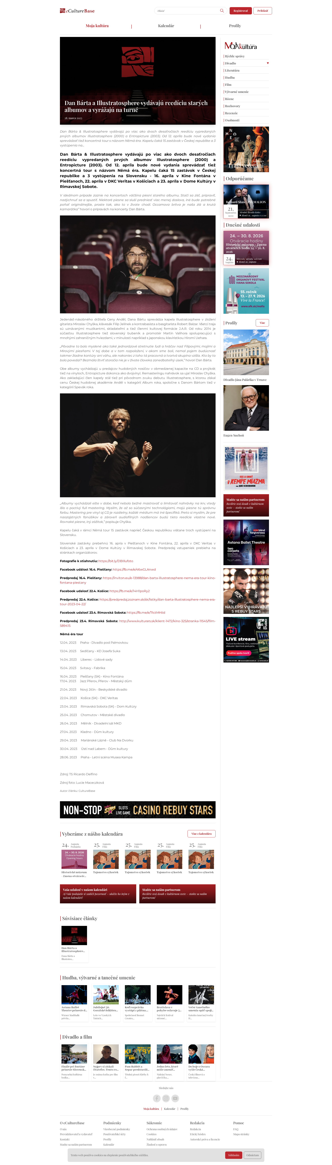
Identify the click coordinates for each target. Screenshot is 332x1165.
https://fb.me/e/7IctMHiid (146, 612)
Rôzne (228, 99)
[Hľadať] (222, 11)
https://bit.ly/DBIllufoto (115, 561)
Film (227, 85)
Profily (235, 25)
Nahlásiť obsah (155, 1139)
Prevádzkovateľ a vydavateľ (76, 1134)
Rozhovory (231, 106)
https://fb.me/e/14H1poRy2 (130, 591)
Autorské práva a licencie (205, 1139)
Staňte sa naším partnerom (76, 1144)
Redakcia (195, 1129)
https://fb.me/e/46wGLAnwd (134, 569)
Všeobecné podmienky (116, 1129)
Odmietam (252, 1155)
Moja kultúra (97, 25)
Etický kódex (198, 1134)
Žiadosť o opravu (157, 1144)
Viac (262, 323)
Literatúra (231, 70)
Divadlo (229, 63)
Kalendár (166, 25)
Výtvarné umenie (236, 92)
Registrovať (241, 11)
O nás (63, 1129)
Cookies (151, 1134)
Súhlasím (233, 1155)
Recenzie (230, 113)
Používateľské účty (114, 1134)
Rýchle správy (234, 56)
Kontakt (65, 1139)
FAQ (235, 1129)
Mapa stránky (241, 1134)
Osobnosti (231, 120)
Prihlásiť (262, 11)
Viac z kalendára (202, 833)
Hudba (229, 77)
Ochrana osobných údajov (162, 1129)
